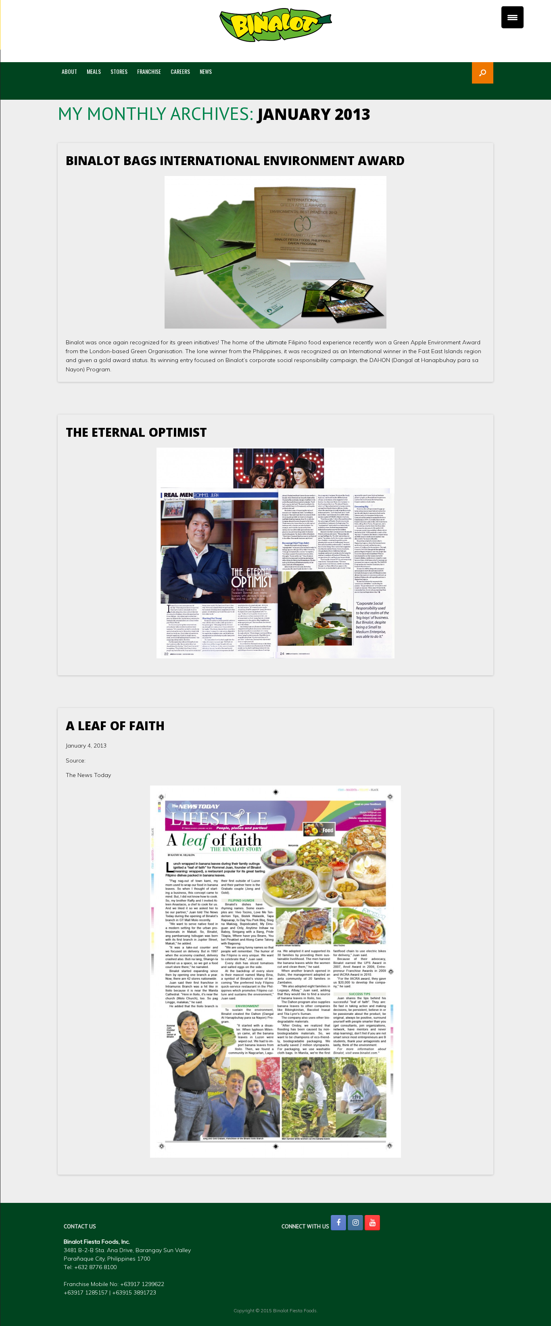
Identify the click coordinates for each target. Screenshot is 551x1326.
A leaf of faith (115, 725)
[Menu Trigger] (512, 17)
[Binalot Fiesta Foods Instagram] (355, 1222)
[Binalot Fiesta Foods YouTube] (372, 1222)
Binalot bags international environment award (235, 160)
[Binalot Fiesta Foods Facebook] (338, 1222)
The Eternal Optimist (136, 432)
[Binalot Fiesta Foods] (275, 25)
